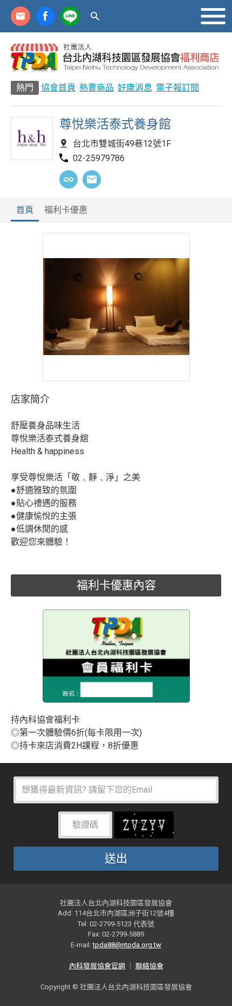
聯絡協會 (149, 966)
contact (20, 16)
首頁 (24, 210)
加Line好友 (70, 16)
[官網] (68, 179)
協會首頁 (58, 87)
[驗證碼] (144, 828)
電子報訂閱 (177, 87)
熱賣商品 (96, 87)
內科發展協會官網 (97, 966)
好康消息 (135, 87)
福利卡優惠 (65, 210)
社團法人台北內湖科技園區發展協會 (116, 58)
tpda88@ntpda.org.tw (127, 945)
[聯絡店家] (92, 179)
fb (45, 16)
